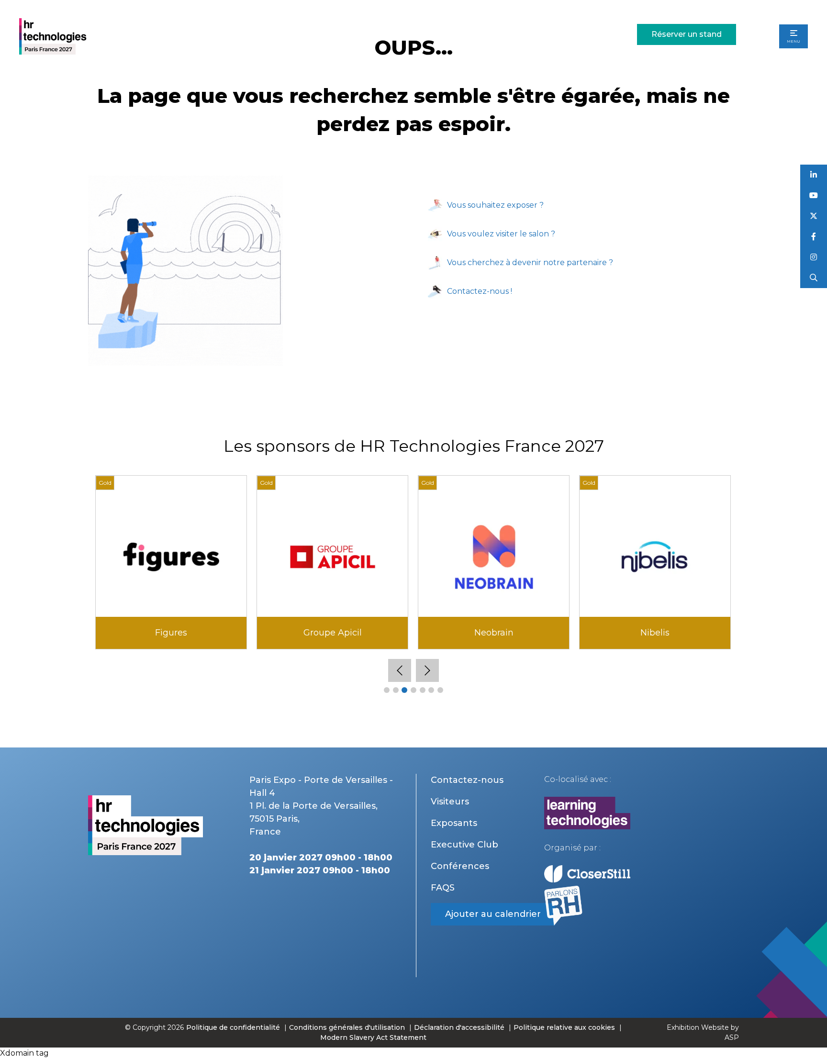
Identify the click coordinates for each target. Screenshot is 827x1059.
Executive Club (464, 844)
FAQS (443, 887)
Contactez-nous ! (479, 291)
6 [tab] (431, 690)
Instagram (814, 257)
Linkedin (814, 175)
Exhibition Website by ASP (703, 1032)
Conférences (460, 866)
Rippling (494, 632)
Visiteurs (450, 801)
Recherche (814, 278)
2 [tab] (396, 690)
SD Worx (655, 632)
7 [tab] (440, 690)
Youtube (814, 195)
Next (427, 670)
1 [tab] (387, 690)
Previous (399, 670)
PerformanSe (332, 632)
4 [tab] (413, 690)
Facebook (814, 236)
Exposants (454, 823)
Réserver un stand (686, 34)
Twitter (814, 216)
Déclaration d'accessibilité (459, 1027)
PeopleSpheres (171, 632)
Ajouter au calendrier (493, 914)
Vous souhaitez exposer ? (495, 205)
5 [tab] (422, 690)
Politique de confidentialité (234, 1027)
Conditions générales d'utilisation (347, 1027)
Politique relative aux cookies (564, 1027)
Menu (793, 41)
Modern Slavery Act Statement (373, 1037)
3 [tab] (404, 690)
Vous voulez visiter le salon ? (501, 233)
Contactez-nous (467, 780)
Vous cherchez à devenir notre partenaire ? (530, 262)
